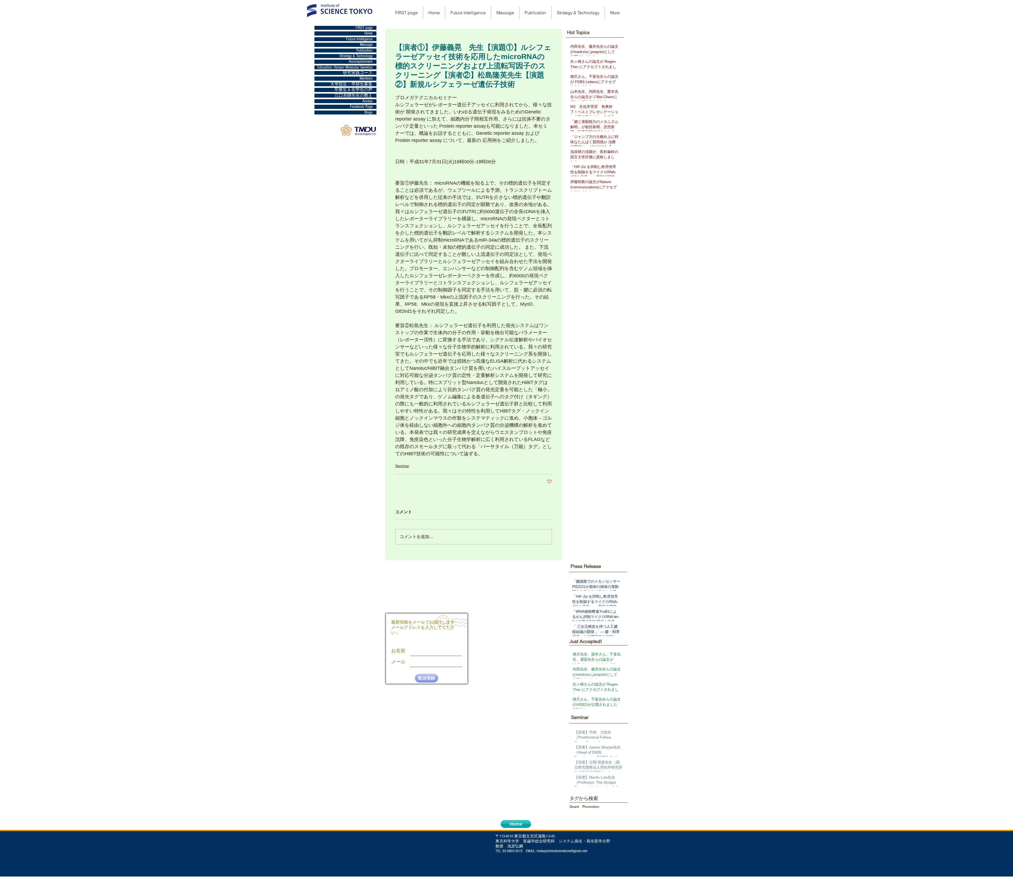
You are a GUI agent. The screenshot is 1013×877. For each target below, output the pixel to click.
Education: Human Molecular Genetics (344, 67)
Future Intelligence (359, 39)
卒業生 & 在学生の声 (353, 90)
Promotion (590, 806)
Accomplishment (360, 62)
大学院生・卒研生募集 (351, 84)
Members (366, 78)
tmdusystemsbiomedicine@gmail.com (562, 851)
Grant (574, 806)
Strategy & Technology (356, 56)
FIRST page (364, 28)
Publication (364, 50)
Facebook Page (361, 107)
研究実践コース (357, 73)
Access (367, 101)
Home (368, 33)
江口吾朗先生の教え (353, 96)
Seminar (402, 466)
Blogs (368, 112)
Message (366, 45)
